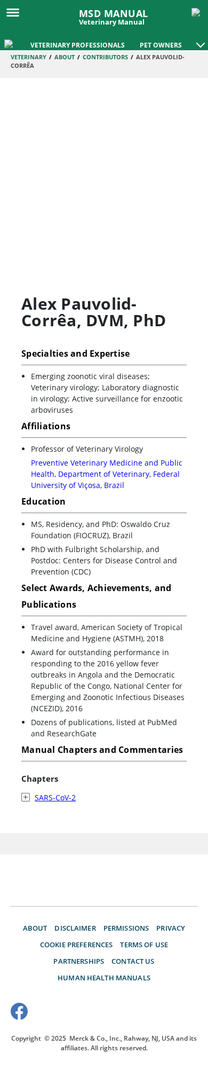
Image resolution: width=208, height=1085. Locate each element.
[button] (200, 39)
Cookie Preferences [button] (76, 944)
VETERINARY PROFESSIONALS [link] (77, 45)
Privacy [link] (170, 928)
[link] (9, 42)
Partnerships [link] (78, 961)
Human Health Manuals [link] (104, 977)
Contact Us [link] (132, 961)
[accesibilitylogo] (177, 1013)
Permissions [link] (126, 928)
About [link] (35, 928)
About (64, 57)
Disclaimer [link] (74, 928)
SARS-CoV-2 (55, 797)
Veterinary (28, 57)
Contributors (105, 57)
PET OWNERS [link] (161, 45)
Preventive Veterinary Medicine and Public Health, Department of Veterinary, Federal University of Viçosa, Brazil (106, 474)
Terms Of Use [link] (144, 944)
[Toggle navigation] (16, 11)
